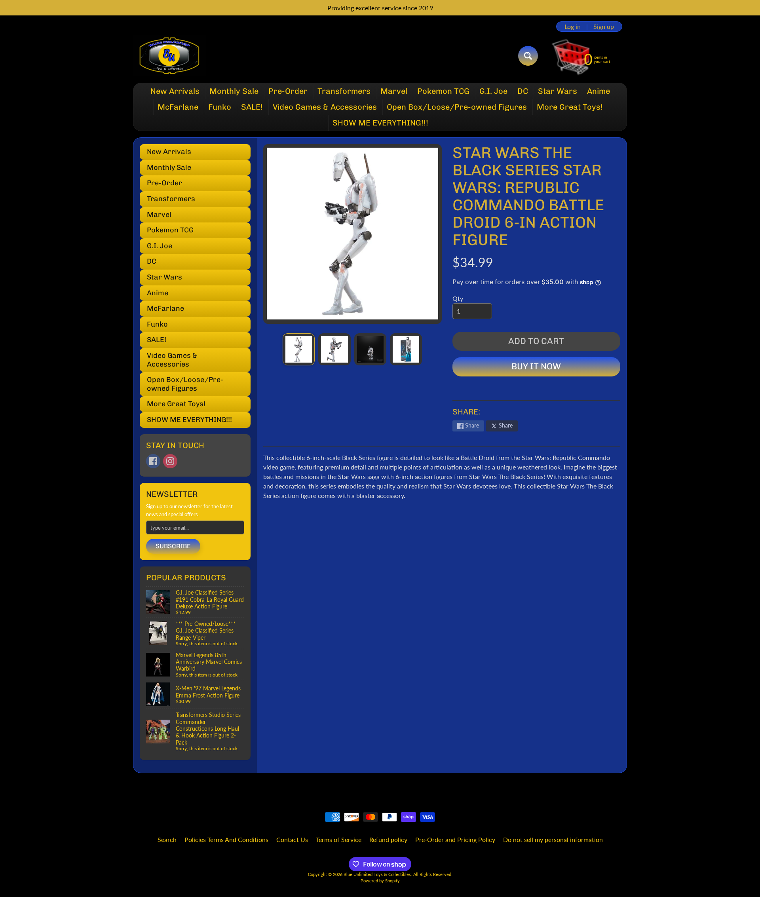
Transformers (343, 91)
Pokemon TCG (443, 91)
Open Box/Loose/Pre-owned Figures (457, 107)
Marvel (393, 91)
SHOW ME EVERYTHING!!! (380, 122)
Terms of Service (338, 839)
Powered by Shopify (380, 880)
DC (522, 91)
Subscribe (173, 546)
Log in (572, 26)
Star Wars (557, 91)
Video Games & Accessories (325, 107)
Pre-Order (288, 91)
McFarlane (178, 107)
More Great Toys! (570, 107)
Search (167, 839)
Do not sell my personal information (553, 839)
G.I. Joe (493, 91)
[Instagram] (170, 461)
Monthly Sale (233, 91)
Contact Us (292, 839)
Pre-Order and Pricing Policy (455, 839)
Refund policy (388, 839)
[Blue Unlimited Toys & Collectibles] (169, 55)
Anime (598, 91)
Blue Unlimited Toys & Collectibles (377, 874)
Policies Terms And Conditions (226, 839)
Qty (457, 298)
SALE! (252, 107)
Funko (219, 107)
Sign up (603, 26)
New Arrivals (175, 91)
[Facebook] (153, 461)
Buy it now (536, 366)
